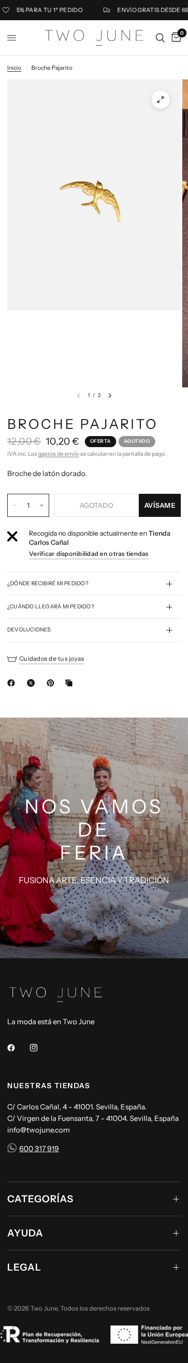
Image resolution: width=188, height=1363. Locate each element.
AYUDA (25, 1233)
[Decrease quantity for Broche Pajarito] (15, 505)
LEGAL (24, 1267)
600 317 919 (39, 1148)
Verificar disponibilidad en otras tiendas (88, 553)
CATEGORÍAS (40, 1199)
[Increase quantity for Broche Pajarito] (41, 505)
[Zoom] (160, 99)
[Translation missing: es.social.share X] (33, 683)
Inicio (14, 67)
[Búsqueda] (160, 37)
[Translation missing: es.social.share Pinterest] (52, 683)
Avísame (159, 505)
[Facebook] (17, 1047)
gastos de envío (58, 453)
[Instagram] (40, 1047)
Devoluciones (29, 629)
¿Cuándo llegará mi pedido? (50, 606)
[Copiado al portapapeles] (71, 683)
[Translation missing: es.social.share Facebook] (13, 683)
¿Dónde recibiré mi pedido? (47, 583)
